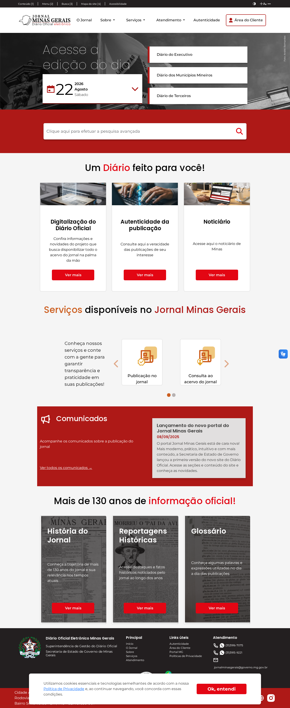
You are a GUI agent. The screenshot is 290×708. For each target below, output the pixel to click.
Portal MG (176, 652)
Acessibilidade (118, 3)
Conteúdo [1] (26, 3)
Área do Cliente (179, 647)
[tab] (169, 395)
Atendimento (169, 20)
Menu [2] (47, 3)
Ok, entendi (222, 689)
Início (129, 643)
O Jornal (84, 20)
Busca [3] (67, 3)
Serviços (134, 20)
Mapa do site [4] (91, 3)
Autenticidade (206, 20)
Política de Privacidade (64, 689)
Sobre (106, 20)
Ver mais (73, 275)
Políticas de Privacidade (185, 656)
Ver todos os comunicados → (66, 468)
